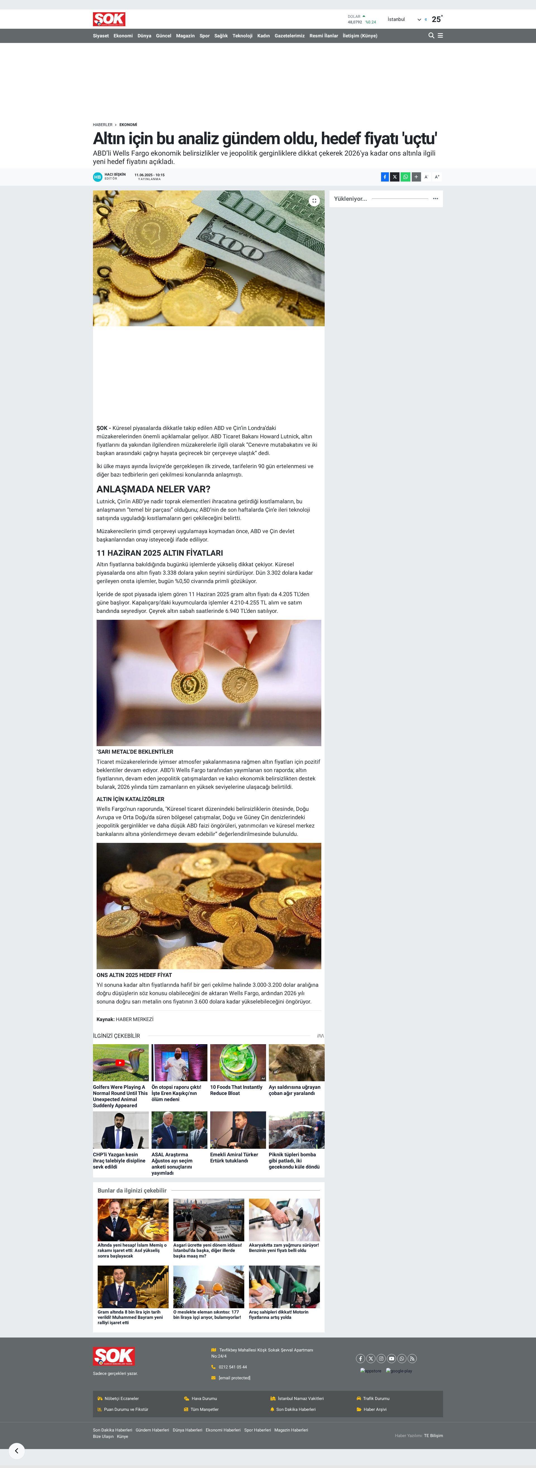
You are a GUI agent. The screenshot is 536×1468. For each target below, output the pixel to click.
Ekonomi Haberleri (223, 1430)
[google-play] (399, 1371)
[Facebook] (360, 1358)
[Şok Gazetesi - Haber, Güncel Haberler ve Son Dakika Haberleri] (109, 19)
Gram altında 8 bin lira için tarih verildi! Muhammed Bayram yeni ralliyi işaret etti (130, 1317)
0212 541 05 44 (233, 1367)
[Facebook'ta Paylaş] (385, 177)
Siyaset (101, 35)
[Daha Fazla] (416, 177)
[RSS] (412, 1358)
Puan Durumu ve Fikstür (126, 1409)
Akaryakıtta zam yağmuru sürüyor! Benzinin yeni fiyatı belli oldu (284, 1247)
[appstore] (371, 1371)
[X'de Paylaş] (394, 177)
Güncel (163, 35)
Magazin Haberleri (291, 1430)
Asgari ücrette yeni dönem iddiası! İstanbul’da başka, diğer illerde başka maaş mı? (207, 1250)
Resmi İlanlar (324, 35)
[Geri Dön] (16, 1451)
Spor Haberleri (257, 1430)
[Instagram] (381, 1358)
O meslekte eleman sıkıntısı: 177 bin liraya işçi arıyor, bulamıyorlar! (207, 1314)
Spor (205, 35)
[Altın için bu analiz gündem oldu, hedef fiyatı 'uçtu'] (209, 258)
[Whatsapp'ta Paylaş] (405, 177)
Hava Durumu (204, 1398)
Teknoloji (243, 35)
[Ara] (432, 36)
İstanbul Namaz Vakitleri (301, 1398)
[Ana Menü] (439, 36)
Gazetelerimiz (290, 35)
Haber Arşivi (375, 1409)
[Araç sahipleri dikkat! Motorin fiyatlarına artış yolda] (284, 1286)
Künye (122, 1436)
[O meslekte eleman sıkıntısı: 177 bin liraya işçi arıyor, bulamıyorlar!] (208, 1286)
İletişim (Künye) (360, 35)
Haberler (103, 124)
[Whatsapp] (401, 1358)
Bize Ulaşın (103, 1436)
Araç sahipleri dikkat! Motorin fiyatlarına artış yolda (278, 1314)
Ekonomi (123, 35)
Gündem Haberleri (152, 1430)
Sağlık (221, 35)
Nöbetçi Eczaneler (122, 1398)
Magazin (185, 35)
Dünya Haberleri (187, 1430)
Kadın (263, 35)
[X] (370, 1358)
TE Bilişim (433, 1435)
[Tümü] (435, 198)
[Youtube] (391, 1358)
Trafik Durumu (376, 1398)
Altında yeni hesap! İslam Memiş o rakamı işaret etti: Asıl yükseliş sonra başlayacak (132, 1250)
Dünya (144, 35)
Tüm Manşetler (205, 1409)
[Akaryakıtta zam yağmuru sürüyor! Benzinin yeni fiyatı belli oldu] (284, 1219)
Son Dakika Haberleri (296, 1409)
